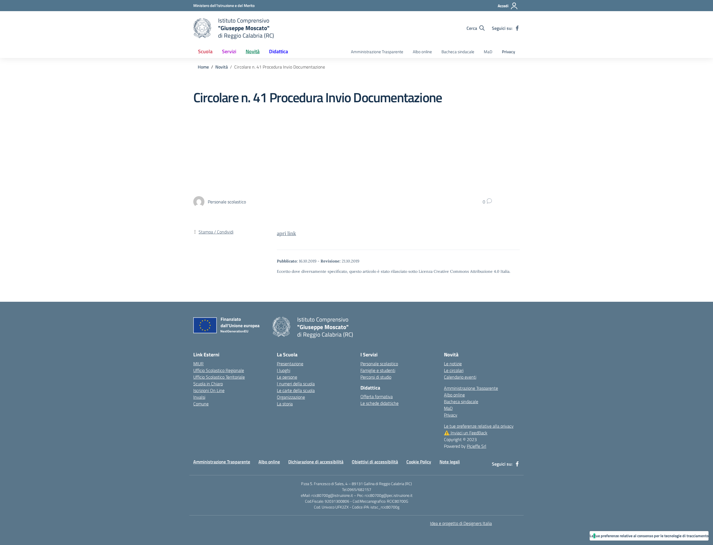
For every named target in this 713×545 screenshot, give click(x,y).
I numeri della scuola (296, 383)
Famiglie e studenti (377, 370)
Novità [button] (253, 51)
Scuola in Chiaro (208, 383)
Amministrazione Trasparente (377, 51)
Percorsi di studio (375, 377)
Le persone (287, 377)
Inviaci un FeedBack (465, 432)
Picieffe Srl (476, 446)
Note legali (449, 461)
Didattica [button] (278, 51)
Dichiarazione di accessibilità (315, 461)
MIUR (198, 363)
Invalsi (199, 397)
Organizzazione (291, 397)
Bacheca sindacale (457, 51)
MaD (488, 51)
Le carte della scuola (296, 390)
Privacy (508, 51)
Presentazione (290, 363)
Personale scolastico (379, 363)
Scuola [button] (205, 51)
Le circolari (453, 370)
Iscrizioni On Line (208, 390)
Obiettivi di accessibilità (375, 461)
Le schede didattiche (379, 403)
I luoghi (283, 370)
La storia (285, 403)
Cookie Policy (418, 461)
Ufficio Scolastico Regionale (218, 370)
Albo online (422, 51)
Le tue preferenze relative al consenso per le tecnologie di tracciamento (649, 536)
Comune (201, 403)
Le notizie (453, 363)
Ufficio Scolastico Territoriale (219, 377)
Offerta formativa (376, 396)
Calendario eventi (460, 377)
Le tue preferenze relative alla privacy (479, 426)
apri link (286, 233)
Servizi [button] (229, 51)
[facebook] (517, 28)
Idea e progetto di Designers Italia (461, 523)
